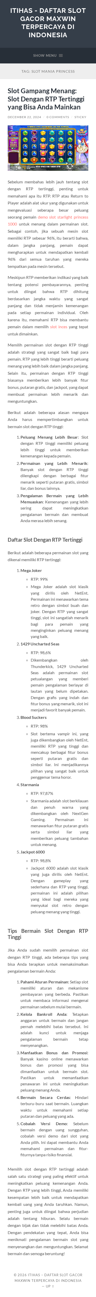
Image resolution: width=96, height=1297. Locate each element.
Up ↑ (50, 1286)
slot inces (58, 326)
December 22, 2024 (24, 117)
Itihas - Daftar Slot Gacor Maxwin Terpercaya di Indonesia (48, 22)
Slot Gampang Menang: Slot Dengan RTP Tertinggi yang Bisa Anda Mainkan (46, 99)
